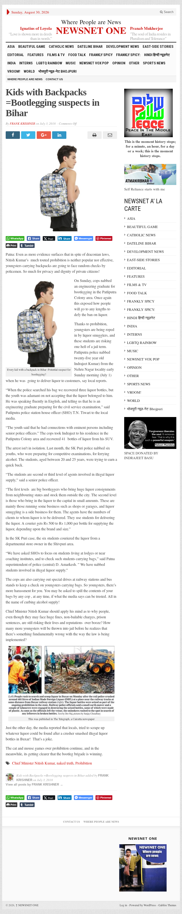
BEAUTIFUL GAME (31, 46)
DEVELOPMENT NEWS (122, 46)
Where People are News (91, 22)
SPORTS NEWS (154, 63)
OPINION (118, 63)
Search (168, 12)
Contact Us (54, 79)
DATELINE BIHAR (90, 46)
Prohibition (83, 762)
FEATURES (35, 55)
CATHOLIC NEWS (61, 46)
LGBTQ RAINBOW (49, 63)
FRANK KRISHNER (22, 123)
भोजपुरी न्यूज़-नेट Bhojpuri (57, 71)
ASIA (11, 46)
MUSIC (71, 63)
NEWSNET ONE (91, 29)
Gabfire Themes (167, 905)
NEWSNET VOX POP (94, 63)
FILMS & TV (56, 55)
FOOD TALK (77, 55)
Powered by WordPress (142, 905)
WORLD (29, 71)
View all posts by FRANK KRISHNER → (34, 784)
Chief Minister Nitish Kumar (33, 762)
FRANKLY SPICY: (128, 55)
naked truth (65, 762)
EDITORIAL (15, 55)
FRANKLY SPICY (101, 55)
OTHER (134, 63)
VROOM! (13, 71)
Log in (123, 905)
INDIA (11, 63)
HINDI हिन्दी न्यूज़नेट (157, 55)
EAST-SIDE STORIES (158, 46)
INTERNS (26, 63)
